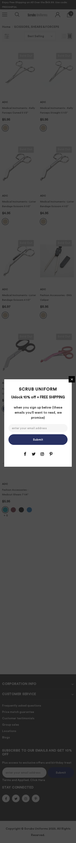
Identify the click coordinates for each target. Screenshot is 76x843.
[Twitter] (33, 454)
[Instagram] (42, 454)
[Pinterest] (51, 454)
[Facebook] (25, 454)
